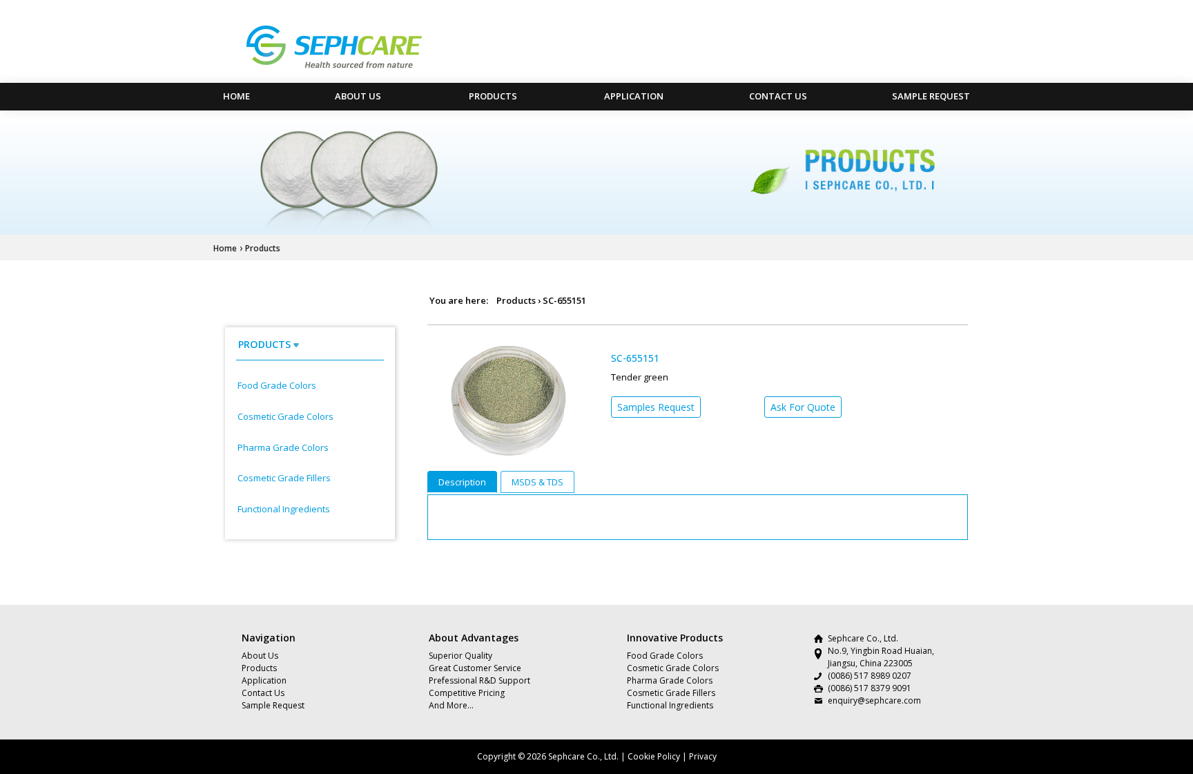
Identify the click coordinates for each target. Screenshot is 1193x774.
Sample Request (931, 96)
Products (493, 96)
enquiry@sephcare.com (874, 700)
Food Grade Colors (276, 385)
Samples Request (656, 407)
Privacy (703, 756)
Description (462, 482)
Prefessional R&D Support (479, 680)
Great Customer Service (475, 668)
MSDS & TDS (537, 482)
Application (633, 96)
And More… (451, 705)
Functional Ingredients (283, 509)
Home (225, 248)
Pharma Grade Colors (283, 447)
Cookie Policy (654, 756)
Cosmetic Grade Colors (285, 416)
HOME (236, 96)
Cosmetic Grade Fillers (284, 478)
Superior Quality (460, 655)
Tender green (639, 377)
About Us (358, 96)
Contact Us (778, 96)
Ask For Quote (802, 407)
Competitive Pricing (467, 693)
